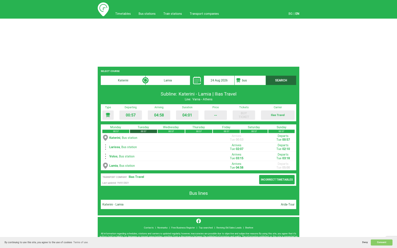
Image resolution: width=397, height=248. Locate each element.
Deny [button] (365, 242)
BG (290, 14)
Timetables (103, 4)
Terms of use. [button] (80, 242)
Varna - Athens (202, 99)
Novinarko (162, 227)
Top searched (206, 227)
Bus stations (147, 14)
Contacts (149, 227)
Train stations (172, 14)
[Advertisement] (198, 42)
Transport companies (204, 14)
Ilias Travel (136, 177)
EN (297, 14)
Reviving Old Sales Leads (229, 227)
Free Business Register (183, 227)
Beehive (249, 227)
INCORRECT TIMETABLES (277, 179)
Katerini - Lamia (112, 204)
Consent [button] (381, 242)
